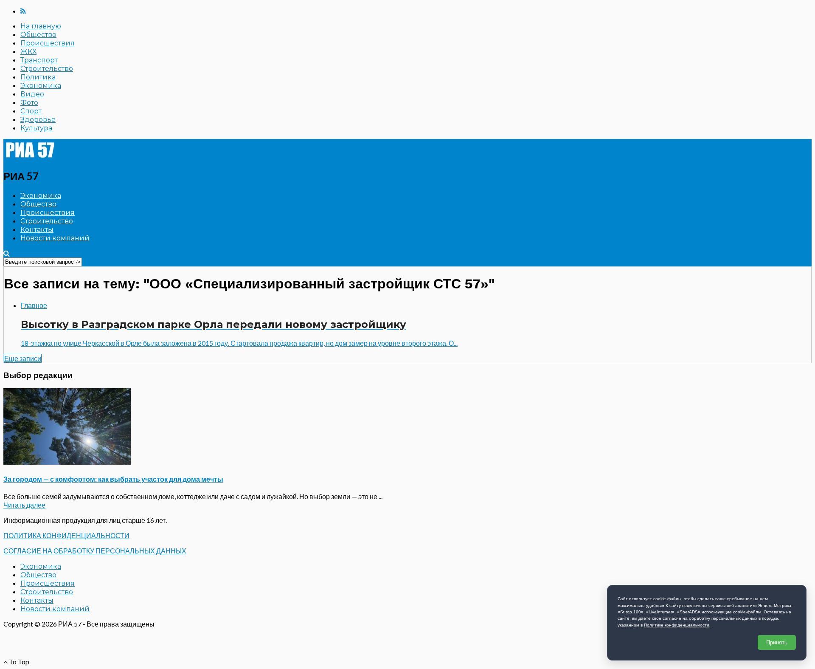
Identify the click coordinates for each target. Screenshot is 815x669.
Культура (36, 128)
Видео (32, 94)
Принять (776, 642)
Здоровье (38, 120)
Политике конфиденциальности (676, 625)
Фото (29, 103)
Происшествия (47, 43)
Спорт (31, 111)
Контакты (36, 230)
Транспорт (39, 60)
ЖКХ (28, 52)
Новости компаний (55, 238)
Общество (38, 35)
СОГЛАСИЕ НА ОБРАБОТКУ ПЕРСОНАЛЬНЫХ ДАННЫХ (94, 551)
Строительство (46, 69)
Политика (38, 77)
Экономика (40, 86)
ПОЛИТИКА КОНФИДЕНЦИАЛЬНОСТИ (66, 535)
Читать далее (24, 505)
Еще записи (22, 358)
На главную (40, 26)
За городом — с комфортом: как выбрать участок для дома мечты (113, 479)
